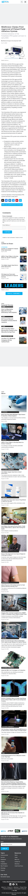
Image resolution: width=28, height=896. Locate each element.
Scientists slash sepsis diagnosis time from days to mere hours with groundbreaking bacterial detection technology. (13, 559)
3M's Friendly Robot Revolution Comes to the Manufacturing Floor (9, 330)
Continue (7, 232)
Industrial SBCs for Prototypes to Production (13, 670)
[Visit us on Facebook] (13, 884)
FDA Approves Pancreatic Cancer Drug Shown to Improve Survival (9, 276)
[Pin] (16, 200)
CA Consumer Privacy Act (20, 888)
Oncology (4, 497)
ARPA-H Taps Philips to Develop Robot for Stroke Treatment (9, 257)
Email (2, 841)
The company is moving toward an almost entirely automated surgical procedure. (13, 418)
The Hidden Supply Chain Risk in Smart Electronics (9, 266)
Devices (4, 610)
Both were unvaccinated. (7, 758)
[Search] (21, 2)
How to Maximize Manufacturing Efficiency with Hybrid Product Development (9, 310)
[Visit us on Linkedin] (10, 884)
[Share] (6, 200)
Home (3, 306)
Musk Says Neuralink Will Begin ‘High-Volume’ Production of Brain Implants (13, 415)
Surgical (4, 440)
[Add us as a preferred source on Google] (20, 200)
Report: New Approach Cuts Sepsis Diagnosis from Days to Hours (13, 554)
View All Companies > (14, 293)
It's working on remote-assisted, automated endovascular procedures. (12, 446)
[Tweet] (13, 200)
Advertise (16, 887)
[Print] (2, 200)
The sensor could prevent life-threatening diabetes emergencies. (13, 589)
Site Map (15, 890)
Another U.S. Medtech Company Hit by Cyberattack (9, 249)
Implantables (5, 582)
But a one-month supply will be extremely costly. (13, 503)
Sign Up (5, 848)
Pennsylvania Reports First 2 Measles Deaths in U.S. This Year (13, 756)
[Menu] (25, 2)
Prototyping (5, 551)
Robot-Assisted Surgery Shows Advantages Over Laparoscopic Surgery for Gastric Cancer (13, 641)
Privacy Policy (23, 887)
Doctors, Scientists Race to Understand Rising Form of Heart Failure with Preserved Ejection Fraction (13, 700)
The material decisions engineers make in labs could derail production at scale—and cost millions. (13, 476)
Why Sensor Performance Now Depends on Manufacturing (12, 813)
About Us (3, 887)
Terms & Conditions (8, 888)
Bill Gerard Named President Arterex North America (9, 320)
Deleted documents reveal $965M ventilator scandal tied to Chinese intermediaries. (12, 616)
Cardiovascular (6, 695)
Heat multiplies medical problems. (9, 530)
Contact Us (9, 887)
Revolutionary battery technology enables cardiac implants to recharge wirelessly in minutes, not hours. (13, 788)
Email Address (6, 225)
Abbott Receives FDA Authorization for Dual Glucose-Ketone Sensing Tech (13, 585)
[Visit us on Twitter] (17, 884)
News (3, 316)
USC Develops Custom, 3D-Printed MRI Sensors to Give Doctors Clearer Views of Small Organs (14, 730)
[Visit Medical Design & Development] (3, 831)
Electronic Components (8, 469)
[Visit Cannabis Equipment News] (17, 831)
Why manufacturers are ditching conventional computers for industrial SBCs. (12, 672)
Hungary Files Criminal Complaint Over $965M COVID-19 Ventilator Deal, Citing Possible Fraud (14, 613)
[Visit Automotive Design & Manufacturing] (24, 831)
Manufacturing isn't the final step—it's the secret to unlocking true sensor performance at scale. (13, 816)
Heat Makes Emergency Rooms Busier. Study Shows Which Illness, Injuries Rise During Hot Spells (13, 528)
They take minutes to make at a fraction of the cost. (14, 732)
